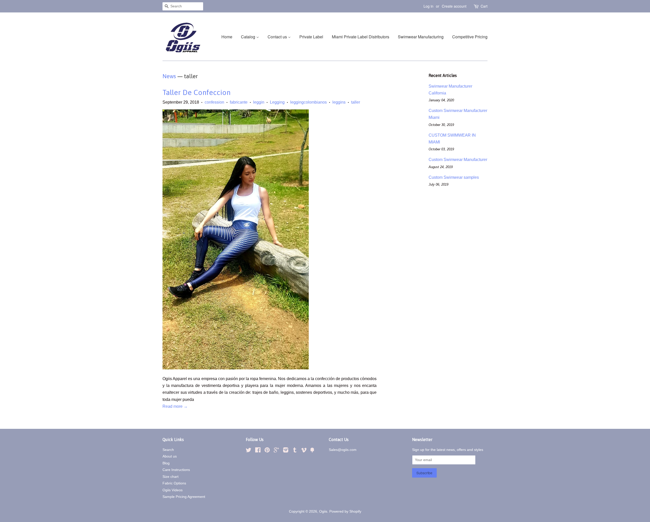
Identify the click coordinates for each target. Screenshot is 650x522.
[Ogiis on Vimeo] (304, 451)
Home (226, 37)
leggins (339, 102)
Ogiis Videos (172, 490)
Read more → (175, 406)
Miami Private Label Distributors (360, 37)
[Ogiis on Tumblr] (295, 451)
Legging (277, 102)
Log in (428, 6)
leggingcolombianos (308, 102)
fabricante (239, 102)
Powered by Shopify (345, 511)
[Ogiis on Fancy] (312, 451)
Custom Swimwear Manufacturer (458, 159)
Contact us (278, 37)
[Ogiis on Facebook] (258, 451)
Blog (166, 463)
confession (214, 102)
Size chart (170, 477)
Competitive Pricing (470, 37)
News (169, 76)
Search (168, 450)
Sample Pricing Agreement (183, 497)
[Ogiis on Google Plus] (276, 451)
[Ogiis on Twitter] (248, 451)
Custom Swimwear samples (454, 177)
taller (355, 102)
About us (169, 456)
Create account (454, 6)
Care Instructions (176, 470)
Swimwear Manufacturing (421, 37)
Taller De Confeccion (196, 92)
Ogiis (323, 511)
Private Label (311, 37)
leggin (258, 102)
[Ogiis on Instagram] (285, 451)
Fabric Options (174, 483)
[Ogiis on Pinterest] (267, 451)
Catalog (248, 37)
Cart (484, 6)
